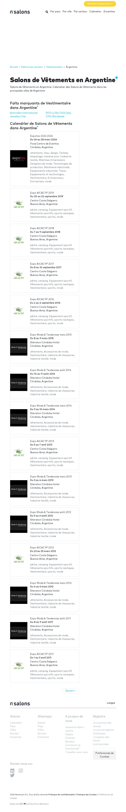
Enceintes (109, 11)
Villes (13, 730)
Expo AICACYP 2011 (42, 654)
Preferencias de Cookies (104, 755)
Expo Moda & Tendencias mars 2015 (51, 335)
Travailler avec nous (76, 752)
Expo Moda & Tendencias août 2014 (50, 370)
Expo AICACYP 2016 (42, 299)
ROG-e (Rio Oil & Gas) (58, 113)
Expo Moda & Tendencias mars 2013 (51, 477)
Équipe (69, 734)
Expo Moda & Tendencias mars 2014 (51, 406)
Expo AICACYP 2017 (42, 264)
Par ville (67, 11)
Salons (15, 716)
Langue (111, 703)
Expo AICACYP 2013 (42, 441)
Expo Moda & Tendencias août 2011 (50, 618)
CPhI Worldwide (55, 116)
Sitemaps (45, 716)
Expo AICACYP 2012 (42, 548)
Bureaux (70, 742)
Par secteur (80, 11)
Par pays (55, 11)
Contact (70, 738)
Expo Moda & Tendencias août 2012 (50, 512)
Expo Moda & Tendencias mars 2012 (51, 583)
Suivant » (70, 691)
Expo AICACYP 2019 (42, 193)
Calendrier (95, 11)
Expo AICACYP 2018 (42, 228)
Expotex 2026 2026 (41, 136)
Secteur (14, 734)
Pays (13, 726)
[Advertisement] (63, 40)
